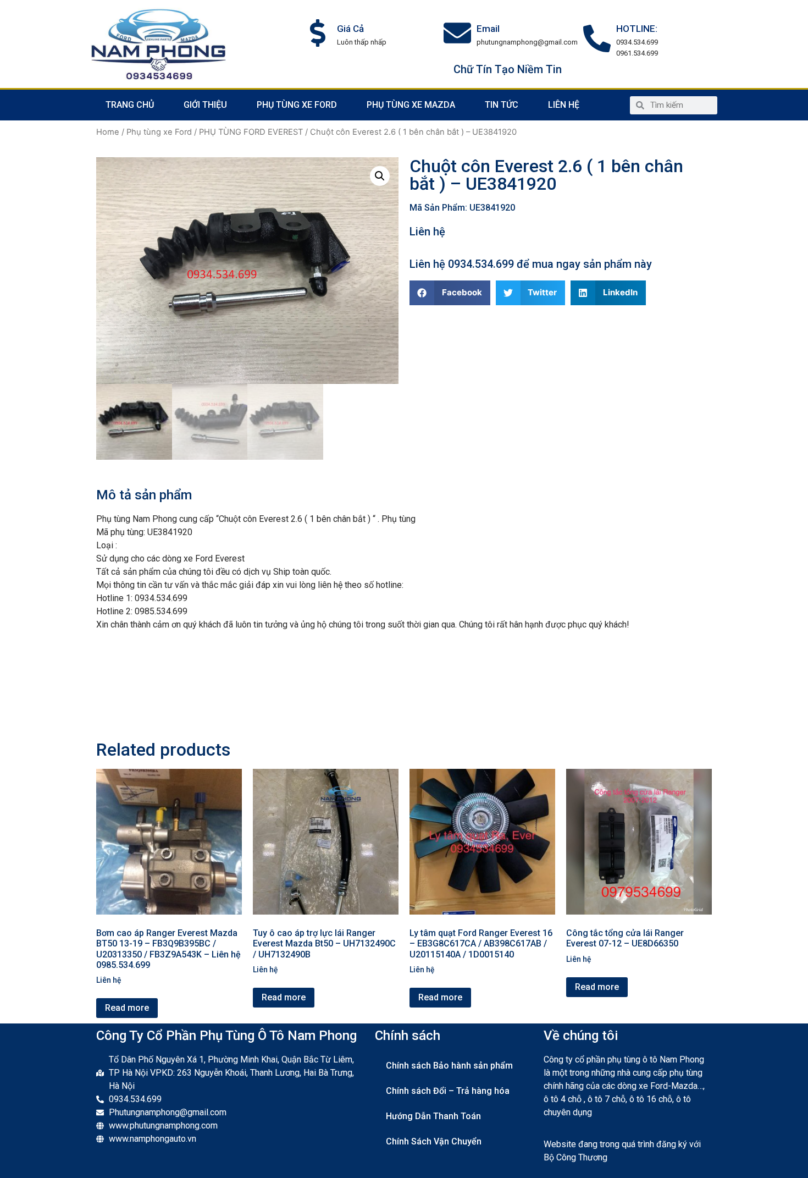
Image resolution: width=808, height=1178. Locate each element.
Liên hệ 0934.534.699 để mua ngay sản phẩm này (530, 264)
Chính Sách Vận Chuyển (434, 1141)
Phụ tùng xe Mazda (411, 105)
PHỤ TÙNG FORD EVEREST (251, 132)
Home (107, 132)
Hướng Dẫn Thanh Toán (433, 1116)
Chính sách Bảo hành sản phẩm (449, 1065)
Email (488, 28)
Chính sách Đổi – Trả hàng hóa (448, 1091)
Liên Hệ (563, 105)
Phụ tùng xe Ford (297, 105)
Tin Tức (501, 105)
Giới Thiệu (205, 105)
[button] (449, 292)
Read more (127, 1008)
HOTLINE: (636, 28)
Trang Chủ (130, 105)
